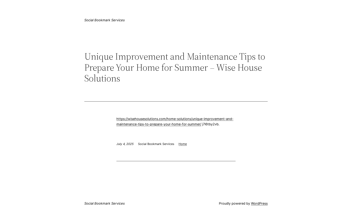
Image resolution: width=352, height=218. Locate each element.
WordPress (259, 203)
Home (183, 144)
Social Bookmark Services (104, 20)
